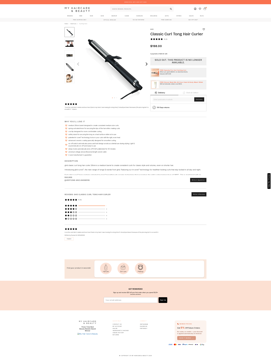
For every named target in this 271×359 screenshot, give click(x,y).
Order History (118, 332)
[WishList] (200, 9)
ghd (152, 29)
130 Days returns (163, 107)
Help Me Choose (269, 181)
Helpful (69, 239)
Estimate (199, 99)
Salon (115, 328)
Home (66, 23)
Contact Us (117, 324)
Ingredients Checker (121, 330)
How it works (186, 338)
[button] (146, 64)
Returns (116, 334)
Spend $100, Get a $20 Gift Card (135, 2)
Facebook (143, 326)
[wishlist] (203, 29)
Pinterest (143, 328)
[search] (171, 9)
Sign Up (163, 300)
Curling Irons (83, 23)
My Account (117, 326)
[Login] (195, 9)
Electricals (73, 23)
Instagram (144, 324)
